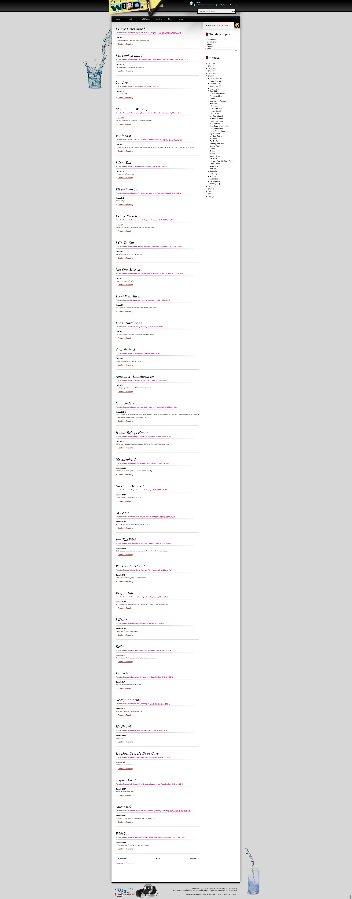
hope (133, 490)
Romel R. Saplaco (216, 888)
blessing (134, 650)
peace (133, 517)
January (213, 184)
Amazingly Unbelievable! (135, 376)
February (213, 181)
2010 (209, 189)
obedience (135, 140)
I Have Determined (130, 28)
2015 (209, 68)
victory (143, 543)
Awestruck (123, 806)
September (214, 86)
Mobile (207, 894)
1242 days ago (233, 5)
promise (143, 140)
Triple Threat (126, 779)
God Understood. (129, 402)
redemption (135, 113)
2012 (209, 76)
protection (135, 463)
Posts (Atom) (130, 863)
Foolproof (123, 135)
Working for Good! (130, 565)
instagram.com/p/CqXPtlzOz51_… (217, 5)
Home (117, 18)
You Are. (122, 82)
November (214, 81)
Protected (123, 672)
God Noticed (125, 349)
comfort (134, 246)
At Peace (122, 512)
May (211, 174)
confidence (135, 59)
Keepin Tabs (125, 592)
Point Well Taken (128, 295)
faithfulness (135, 704)
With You (122, 833)
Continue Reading (125, 44)
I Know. (122, 619)
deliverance (135, 300)
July (211, 91)
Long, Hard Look (129, 322)
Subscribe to (217, 25)
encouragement (137, 33)
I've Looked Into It (130, 55)
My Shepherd (126, 459)
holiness (134, 784)
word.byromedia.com (195, 894)
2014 (209, 71)
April (211, 176)
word (209, 48)
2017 (209, 63)
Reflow (121, 646)
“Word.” (123, 890)
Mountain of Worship (132, 108)
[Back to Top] (350, 897)
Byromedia (227, 894)
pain (145, 33)
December (214, 78)
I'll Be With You (128, 188)
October (213, 83)
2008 (209, 194)
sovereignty (152, 33)
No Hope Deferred (130, 485)
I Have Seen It (126, 215)
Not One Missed (128, 269)
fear (140, 837)
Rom (125, 33)
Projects (129, 18)
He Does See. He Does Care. (138, 753)
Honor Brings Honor (132, 432)
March (212, 179)
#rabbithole (202, 5)
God (132, 86)
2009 (209, 191)
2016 (209, 66)
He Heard (123, 726)
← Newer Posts (121, 859)
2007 (209, 196)
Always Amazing (128, 699)
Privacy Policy (216, 894)
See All (234, 50)
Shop (181, 18)
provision (141, 193)
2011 (209, 186)
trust (164, 59)
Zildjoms (197, 2)
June (212, 171)
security (150, 140)
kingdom (138, 166)
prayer (146, 220)
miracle (137, 380)
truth (164, 811)
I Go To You (125, 242)
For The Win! (126, 539)
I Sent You (123, 162)
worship (154, 113)
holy (140, 784)
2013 (209, 73)
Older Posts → (194, 859)
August (212, 88)
